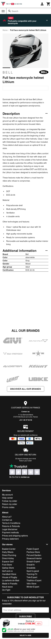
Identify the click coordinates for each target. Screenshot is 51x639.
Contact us (25, 411)
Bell (8, 72)
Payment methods (10, 532)
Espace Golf (7, 561)
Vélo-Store (31, 583)
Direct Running (9, 555)
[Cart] (48, 4)
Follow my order (9, 500)
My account (7, 494)
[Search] (9, 11)
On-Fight (6, 589)
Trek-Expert (32, 577)
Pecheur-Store (33, 551)
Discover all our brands (25, 388)
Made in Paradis (9, 583)
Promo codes (8, 507)
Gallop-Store (8, 567)
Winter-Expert (33, 586)
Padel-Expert (33, 548)
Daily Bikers (7, 551)
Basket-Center (8, 548)
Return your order (25, 460)
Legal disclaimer (9, 529)
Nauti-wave (7, 586)
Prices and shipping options (15, 535)
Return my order (9, 504)
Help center (7, 497)
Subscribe (25, 616)
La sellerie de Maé (10, 580)
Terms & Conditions (11, 522)
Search (15, 11)
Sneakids (31, 567)
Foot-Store (7, 564)
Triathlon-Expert (34, 580)
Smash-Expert (33, 561)
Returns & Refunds (11, 526)
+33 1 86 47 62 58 (25, 420)
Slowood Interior (34, 558)
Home (5, 30)
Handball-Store (9, 574)
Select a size (25, 635)
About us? (7, 516)
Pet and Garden (34, 555)
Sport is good (33, 570)
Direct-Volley (8, 558)
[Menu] (3, 11)
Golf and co (7, 570)
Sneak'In (31, 564)
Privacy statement (10, 538)
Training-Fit (32, 574)
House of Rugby (9, 577)
